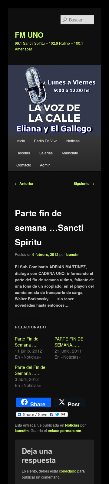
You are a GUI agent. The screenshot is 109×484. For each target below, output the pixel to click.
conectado (67, 470)
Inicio (20, 140)
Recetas (23, 152)
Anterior (24, 183)
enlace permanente (64, 430)
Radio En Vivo (46, 140)
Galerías (46, 152)
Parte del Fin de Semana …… (30, 370)
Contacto (23, 164)
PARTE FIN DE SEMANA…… (68, 342)
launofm (73, 254)
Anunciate (69, 152)
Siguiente (84, 183)
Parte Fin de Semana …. (26, 342)
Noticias (73, 140)
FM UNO (29, 35)
